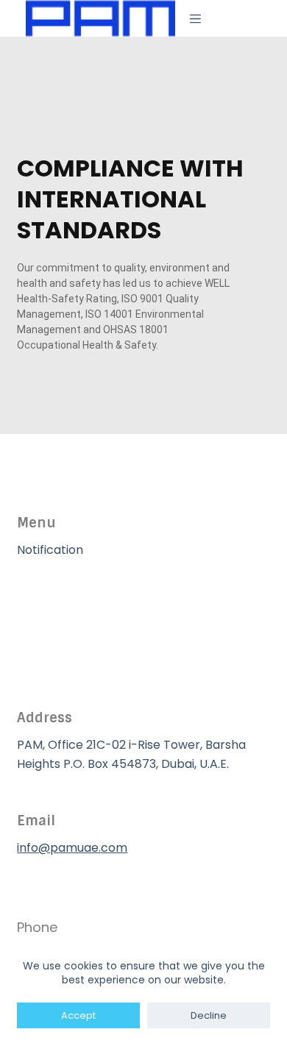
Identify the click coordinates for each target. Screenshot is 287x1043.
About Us (43, 587)
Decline (209, 1015)
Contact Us (49, 661)
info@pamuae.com (72, 847)
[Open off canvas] (195, 18)
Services (41, 624)
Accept (78, 1015)
